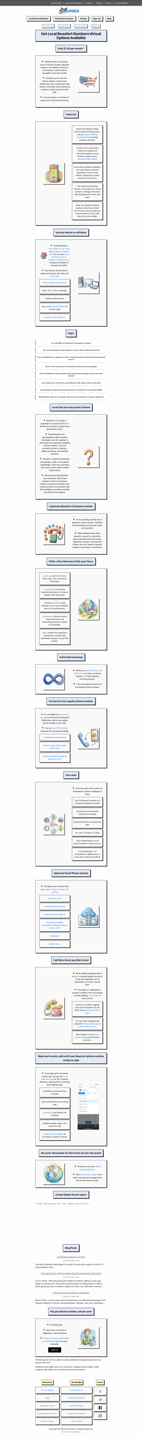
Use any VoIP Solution (76, 1414)
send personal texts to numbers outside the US (58, 257)
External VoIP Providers (47, 1414)
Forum (108, 3)
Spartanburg (50, 589)
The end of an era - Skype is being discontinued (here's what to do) (71, 1273)
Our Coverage (48, 26)
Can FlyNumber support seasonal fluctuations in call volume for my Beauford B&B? (71, 390)
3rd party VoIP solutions (54, 317)
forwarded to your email (59, 249)
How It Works (76, 1421)
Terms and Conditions (71, 1432)
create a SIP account (87, 1026)
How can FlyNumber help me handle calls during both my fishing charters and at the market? (71, 375)
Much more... (54, 944)
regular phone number (55, 306)
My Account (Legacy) (73, 3)
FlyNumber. (55, 276)
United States (64, 26)
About (89, 3)
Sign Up (54, 1350)
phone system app (90, 1024)
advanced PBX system (87, 159)
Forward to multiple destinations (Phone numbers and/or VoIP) (54, 925)
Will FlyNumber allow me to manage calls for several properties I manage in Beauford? (71, 397)
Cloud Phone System (64, 18)
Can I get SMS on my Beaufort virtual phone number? (71, 343)
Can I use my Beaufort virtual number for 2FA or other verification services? (71, 350)
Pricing (83, 18)
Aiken (45, 633)
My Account (56, 3)
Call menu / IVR (54, 898)
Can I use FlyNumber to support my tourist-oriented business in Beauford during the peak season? (71, 358)
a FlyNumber (93, 995)
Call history (48, 1112)
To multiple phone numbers (54, 737)
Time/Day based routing (54, 906)
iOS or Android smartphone (54, 282)
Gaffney (56, 603)
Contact (99, 3)
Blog (109, 18)
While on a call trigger (53, 1134)
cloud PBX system (60, 728)
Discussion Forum (47, 1406)
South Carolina (81, 26)
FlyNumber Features (76, 1398)
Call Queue (54, 936)
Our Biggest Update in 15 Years (71, 1256)
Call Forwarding (76, 1406)
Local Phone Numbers (38, 18)
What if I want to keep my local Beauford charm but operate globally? (71, 366)
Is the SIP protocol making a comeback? (71, 1292)
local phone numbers (89, 1174)
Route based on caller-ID (54, 914)
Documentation (122, 3)
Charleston (47, 616)
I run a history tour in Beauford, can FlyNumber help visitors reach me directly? (71, 383)
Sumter (46, 576)
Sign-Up (97, 18)
